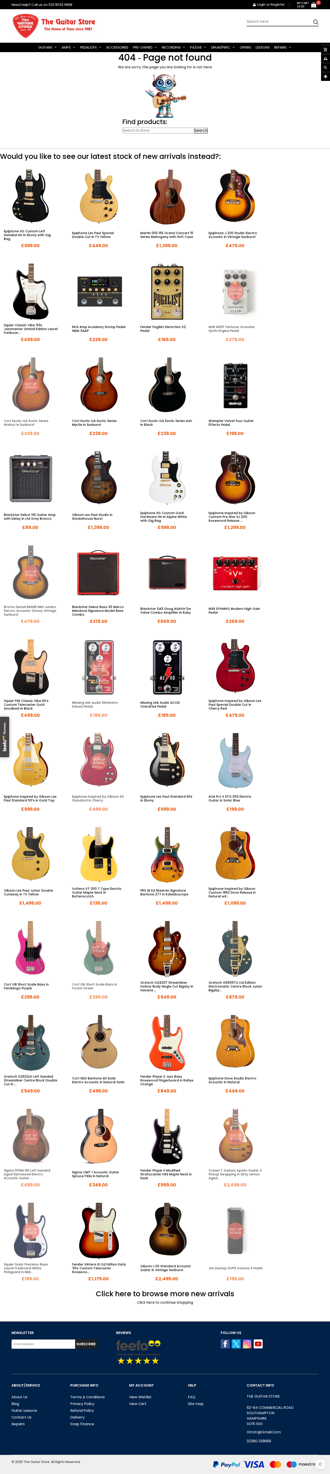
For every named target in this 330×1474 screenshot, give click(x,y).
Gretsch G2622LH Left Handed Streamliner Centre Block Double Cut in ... (30, 1080)
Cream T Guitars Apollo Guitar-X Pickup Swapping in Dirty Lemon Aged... (235, 1174)
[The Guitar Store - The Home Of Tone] (266, 1464)
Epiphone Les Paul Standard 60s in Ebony (166, 798)
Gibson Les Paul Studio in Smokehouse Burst (92, 517)
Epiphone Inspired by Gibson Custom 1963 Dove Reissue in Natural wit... (232, 892)
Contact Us (21, 1417)
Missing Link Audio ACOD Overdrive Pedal (160, 704)
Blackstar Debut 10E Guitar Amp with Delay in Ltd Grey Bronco (30, 517)
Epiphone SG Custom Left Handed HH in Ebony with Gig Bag (27, 235)
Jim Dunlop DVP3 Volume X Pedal (235, 1268)
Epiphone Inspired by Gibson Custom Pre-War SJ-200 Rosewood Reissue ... (232, 517)
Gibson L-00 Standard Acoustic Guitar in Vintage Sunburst (165, 1268)
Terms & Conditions (87, 1397)
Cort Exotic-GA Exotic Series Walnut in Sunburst (26, 423)
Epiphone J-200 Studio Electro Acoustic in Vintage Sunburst (233, 235)
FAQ (191, 1397)
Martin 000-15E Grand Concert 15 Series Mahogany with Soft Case (166, 235)
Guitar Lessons (24, 1410)
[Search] (316, 21)
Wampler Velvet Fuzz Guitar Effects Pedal (231, 423)
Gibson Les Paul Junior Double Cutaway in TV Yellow (28, 892)
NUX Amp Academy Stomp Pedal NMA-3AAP (98, 329)
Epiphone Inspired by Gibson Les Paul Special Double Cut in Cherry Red (235, 705)
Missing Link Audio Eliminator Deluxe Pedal (95, 704)
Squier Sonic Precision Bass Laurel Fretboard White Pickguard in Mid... (26, 1268)
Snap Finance (82, 1424)
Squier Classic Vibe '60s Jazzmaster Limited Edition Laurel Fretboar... (31, 329)
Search (201, 130)
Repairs (18, 1424)
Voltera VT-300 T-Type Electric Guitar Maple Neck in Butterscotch (97, 892)
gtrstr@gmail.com (264, 1432)
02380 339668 (259, 1441)
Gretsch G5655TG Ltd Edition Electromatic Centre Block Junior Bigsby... (235, 986)
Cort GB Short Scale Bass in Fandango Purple (26, 986)
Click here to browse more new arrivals (165, 1294)
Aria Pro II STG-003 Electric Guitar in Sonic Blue (230, 798)
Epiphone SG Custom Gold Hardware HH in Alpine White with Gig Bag (163, 517)
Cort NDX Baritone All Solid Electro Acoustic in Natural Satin (98, 1080)
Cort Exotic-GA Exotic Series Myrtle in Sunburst (94, 423)
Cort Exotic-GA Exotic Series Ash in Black (166, 423)
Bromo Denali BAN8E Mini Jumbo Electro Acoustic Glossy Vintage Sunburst (30, 611)
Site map (196, 1403)
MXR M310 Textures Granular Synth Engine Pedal (232, 329)
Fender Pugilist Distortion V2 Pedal (163, 329)
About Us (19, 1397)
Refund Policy (82, 1410)
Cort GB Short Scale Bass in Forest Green (94, 986)
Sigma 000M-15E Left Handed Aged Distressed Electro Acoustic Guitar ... (27, 1174)
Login (261, 4)
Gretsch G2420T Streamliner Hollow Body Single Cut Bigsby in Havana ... (166, 986)
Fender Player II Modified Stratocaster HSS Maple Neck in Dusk (166, 1174)
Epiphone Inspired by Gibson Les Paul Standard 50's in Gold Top (30, 798)
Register (278, 4)
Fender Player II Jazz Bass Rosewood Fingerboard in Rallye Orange (166, 1080)
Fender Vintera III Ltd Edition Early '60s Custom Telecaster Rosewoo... (99, 1268)
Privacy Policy (82, 1403)
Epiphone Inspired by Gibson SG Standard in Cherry (98, 798)
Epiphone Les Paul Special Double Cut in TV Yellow (93, 235)
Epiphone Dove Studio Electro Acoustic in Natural (232, 1080)
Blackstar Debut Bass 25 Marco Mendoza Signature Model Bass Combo (98, 611)
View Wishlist (140, 1397)
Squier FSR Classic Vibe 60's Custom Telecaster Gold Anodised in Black (26, 705)
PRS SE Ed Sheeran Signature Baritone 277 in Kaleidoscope (164, 892)
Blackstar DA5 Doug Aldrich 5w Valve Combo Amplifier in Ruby (165, 610)
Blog (15, 1403)
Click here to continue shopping (165, 1302)
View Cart (137, 1403)
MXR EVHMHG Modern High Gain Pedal (234, 610)
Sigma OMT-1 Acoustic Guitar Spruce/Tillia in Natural (95, 1174)
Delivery (77, 1417)
